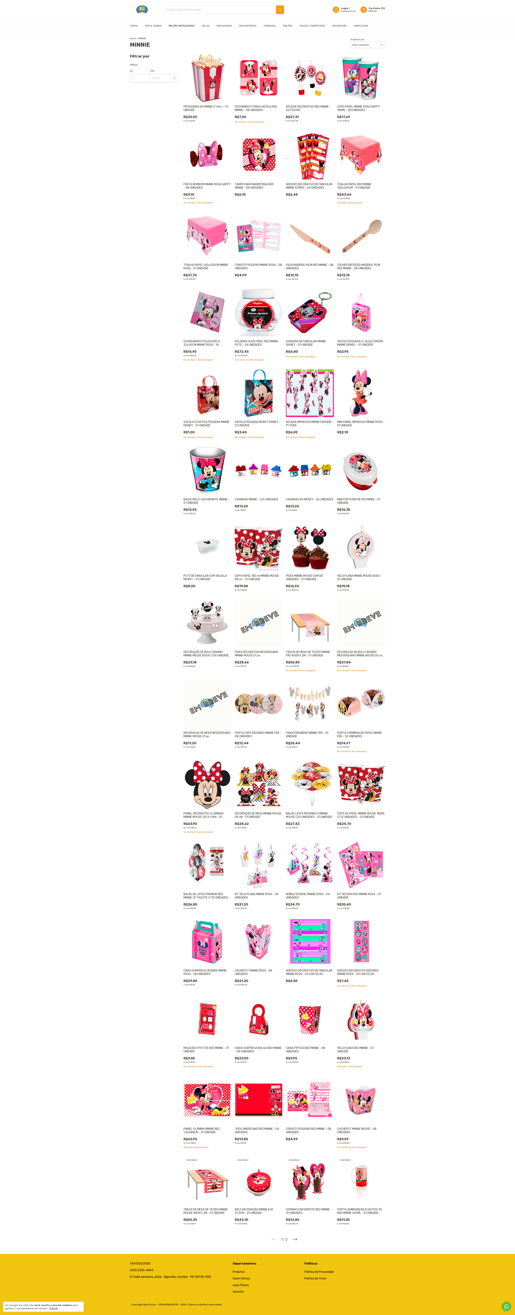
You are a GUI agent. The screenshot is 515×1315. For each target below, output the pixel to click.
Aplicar (174, 78)
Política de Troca (315, 1278)
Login (344, 8)
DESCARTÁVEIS (247, 25)
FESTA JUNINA (153, 25)
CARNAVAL (270, 25)
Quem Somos (241, 1278)
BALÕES (288, 25)
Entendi (53, 1308)
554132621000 (140, 1263)
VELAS (205, 25)
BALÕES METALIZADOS (182, 25)
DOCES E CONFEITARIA (312, 25)
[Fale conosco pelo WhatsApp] (506, 1306)
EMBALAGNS (361, 25)
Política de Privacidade (319, 1272)
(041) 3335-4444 (141, 1270)
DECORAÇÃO (339, 25)
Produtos (239, 1272)
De (131, 70)
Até (152, 70)
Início (133, 38)
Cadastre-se (348, 11)
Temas (134, 25)
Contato (238, 1291)
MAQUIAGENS (224, 25)
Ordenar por (358, 39)
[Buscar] (280, 9)
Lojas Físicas (241, 1285)
